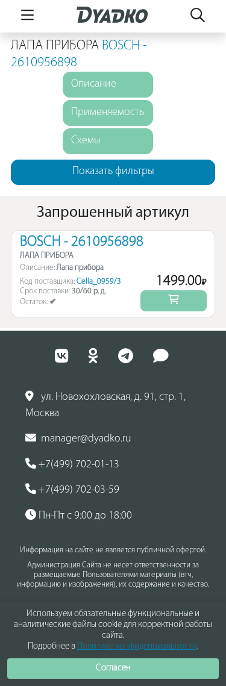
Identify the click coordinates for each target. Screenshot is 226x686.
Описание (93, 84)
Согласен (113, 668)
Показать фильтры (113, 171)
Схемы (86, 141)
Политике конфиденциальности (137, 646)
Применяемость (107, 112)
